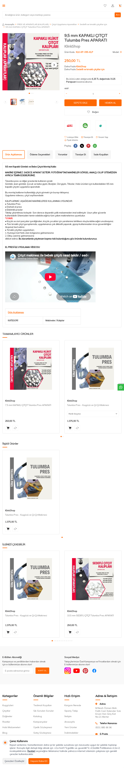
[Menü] (3, 5)
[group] (31, 61)
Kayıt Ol (42, 670)
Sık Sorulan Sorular (43, 710)
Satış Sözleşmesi (42, 732)
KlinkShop (72, 46)
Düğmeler (7, 716)
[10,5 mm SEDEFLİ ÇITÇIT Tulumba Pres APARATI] (93, 579)
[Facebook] (94, 670)
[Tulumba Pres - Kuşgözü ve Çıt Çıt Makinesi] (93, 368)
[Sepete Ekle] (8, 428)
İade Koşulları (101, 154)
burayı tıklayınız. (61, 192)
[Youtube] (76, 670)
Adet (66, 88)
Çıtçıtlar (6, 710)
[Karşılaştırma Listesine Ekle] (15, 428)
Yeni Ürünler (70, 727)
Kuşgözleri (7, 705)
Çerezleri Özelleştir (14, 761)
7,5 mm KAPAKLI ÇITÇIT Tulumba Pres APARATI (28, 405)
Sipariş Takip (71, 710)
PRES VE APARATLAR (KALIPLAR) (33, 24)
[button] (29, 93)
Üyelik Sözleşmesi (42, 727)
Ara (118, 14)
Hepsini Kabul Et (39, 761)
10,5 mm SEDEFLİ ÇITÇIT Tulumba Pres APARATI (90, 615)
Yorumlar (62, 154)
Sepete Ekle (81, 102)
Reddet (31, 751)
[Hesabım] (112, 5)
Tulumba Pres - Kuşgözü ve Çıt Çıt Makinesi (88, 405)
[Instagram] (67, 670)
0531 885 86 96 (103, 727)
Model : (117, 52)
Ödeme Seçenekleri (40, 154)
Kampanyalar (40, 721)
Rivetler (6, 721)
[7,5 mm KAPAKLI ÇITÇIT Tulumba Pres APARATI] (31, 368)
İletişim (68, 716)
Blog (4, 732)
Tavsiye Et (88, 137)
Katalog (37, 716)
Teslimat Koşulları (42, 705)
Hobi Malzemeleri (11, 727)
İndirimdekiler (71, 732)
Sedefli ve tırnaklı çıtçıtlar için (93, 24)
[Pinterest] (85, 670)
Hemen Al (110, 102)
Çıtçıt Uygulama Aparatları (64, 24)
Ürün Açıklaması (13, 154)
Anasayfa (9, 24)
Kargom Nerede (72, 705)
